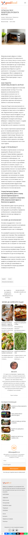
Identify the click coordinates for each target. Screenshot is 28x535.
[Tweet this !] (10, 534)
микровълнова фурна (7, 281)
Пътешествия (6, 502)
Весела (14, 372)
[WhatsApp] (26, 534)
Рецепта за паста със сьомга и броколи (7, 352)
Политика (5, 521)
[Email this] (18, 534)
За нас (4, 513)
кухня (9, 279)
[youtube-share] (16, 530)
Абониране (14, 469)
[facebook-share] (9, 530)
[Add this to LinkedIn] (14, 534)
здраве (3, 279)
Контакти (5, 516)
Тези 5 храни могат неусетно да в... (16, 414)
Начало (3, 17)
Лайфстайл (5, 497)
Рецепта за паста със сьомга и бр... (17, 437)
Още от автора (14, 395)
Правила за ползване (8, 519)
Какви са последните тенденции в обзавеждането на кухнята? (7, 294)
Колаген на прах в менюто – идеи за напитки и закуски (7, 324)
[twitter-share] (13, 530)
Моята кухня (4, 8)
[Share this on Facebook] (6, 534)
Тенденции (5, 508)
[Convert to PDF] (22, 534)
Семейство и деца (7, 505)
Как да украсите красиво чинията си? (20, 291)
